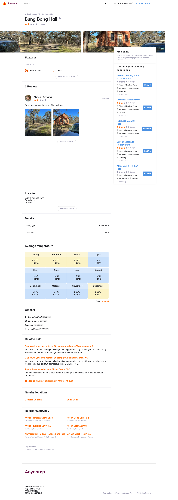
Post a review (66, 142)
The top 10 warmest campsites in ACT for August (49, 381)
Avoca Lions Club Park (78, 418)
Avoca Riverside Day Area (38, 426)
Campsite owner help (34, 487)
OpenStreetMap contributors (44, 449)
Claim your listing (123, 4)
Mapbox (29, 449)
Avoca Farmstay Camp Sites (39, 418)
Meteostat (105, 301)
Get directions (67, 208)
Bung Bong (72, 400)
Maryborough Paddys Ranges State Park (45, 434)
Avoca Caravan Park (77, 426)
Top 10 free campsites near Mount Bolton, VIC (47, 369)
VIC (39, 14)
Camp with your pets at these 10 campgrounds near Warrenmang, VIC (59, 346)
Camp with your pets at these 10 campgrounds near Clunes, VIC (56, 358)
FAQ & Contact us (32, 489)
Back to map (32, 14)
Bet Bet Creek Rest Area (79, 434)
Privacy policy (31, 491)
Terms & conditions (33, 493)
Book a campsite (143, 4)
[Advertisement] (66, 168)
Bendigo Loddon (48, 14)
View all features (66, 77)
